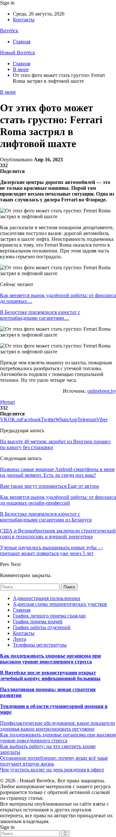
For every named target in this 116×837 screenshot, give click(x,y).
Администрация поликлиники (46, 598)
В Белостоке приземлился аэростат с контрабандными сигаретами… (40, 315)
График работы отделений (42, 627)
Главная (21, 41)
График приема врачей (38, 621)
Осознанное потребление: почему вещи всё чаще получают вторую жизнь (54, 761)
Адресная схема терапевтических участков (60, 604)
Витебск (9, 30)
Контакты (23, 19)
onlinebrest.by (101, 391)
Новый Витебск (17, 52)
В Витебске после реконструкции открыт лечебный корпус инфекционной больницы (50, 675)
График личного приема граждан (49, 615)
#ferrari (7, 402)
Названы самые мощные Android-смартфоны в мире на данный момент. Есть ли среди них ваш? (57, 472)
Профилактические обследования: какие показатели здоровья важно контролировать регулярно (57, 726)
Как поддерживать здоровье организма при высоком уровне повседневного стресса (50, 658)
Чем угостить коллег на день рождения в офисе (52, 769)
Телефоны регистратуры (40, 645)
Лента (19, 639)
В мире (8, 92)
